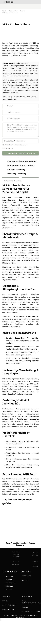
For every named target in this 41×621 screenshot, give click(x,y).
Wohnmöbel (13, 11)
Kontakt (25, 580)
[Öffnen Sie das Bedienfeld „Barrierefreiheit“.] (0, 619)
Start (4, 11)
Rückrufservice (8, 609)
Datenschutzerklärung (31, 611)
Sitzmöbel (35, 481)
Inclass (9, 589)
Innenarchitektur (9, 605)
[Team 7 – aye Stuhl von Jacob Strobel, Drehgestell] (20, 524)
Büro (4, 225)
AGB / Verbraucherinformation (31, 602)
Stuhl (31, 250)
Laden (4, 601)
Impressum (26, 576)
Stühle (22, 11)
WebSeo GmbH (21, 617)
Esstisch (11, 489)
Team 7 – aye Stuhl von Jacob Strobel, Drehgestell (20, 544)
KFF (15, 181)
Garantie (25, 607)
